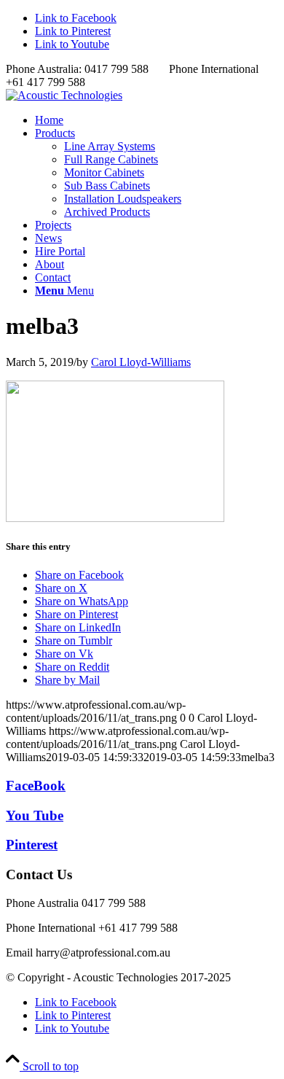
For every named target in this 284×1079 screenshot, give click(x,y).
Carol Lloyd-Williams (141, 362)
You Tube (34, 815)
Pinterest (32, 844)
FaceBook (36, 785)
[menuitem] (156, 120)
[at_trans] (64, 95)
